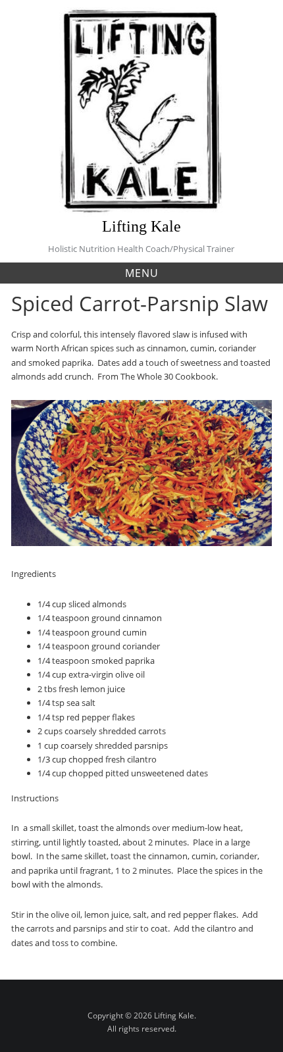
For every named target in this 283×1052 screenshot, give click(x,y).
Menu (142, 273)
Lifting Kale (141, 226)
